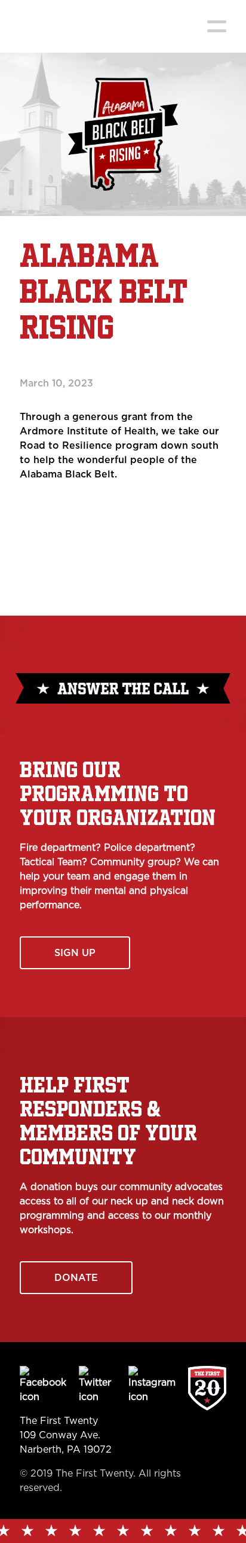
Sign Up (75, 952)
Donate (76, 1277)
